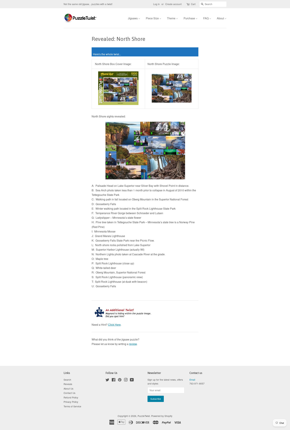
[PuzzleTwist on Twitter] (107, 380)
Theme (171, 18)
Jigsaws (133, 18)
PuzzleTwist (144, 416)
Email (192, 379)
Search (67, 379)
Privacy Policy (71, 401)
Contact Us (69, 393)
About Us (68, 388)
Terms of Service (72, 406)
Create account (173, 4)
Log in (156, 4)
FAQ (206, 18)
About (221, 18)
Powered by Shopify (161, 416)
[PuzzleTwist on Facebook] (113, 380)
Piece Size (152, 18)
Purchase (190, 18)
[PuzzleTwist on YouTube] (132, 380)
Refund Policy (71, 397)
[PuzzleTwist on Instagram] (126, 380)
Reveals (68, 384)
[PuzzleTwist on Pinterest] (120, 380)
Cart (193, 4)
